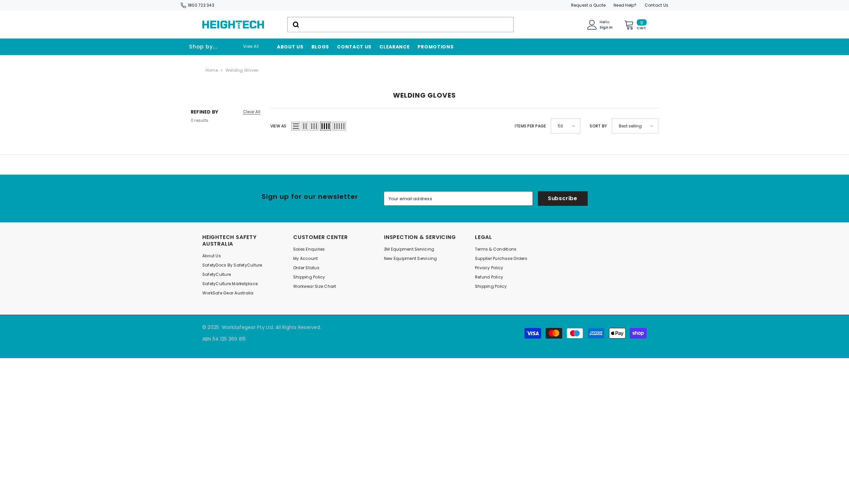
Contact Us (656, 5)
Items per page (530, 126)
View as (278, 126)
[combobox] (400, 24)
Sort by (598, 126)
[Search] (400, 24)
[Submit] (295, 24)
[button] (296, 126)
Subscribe (562, 198)
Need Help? (625, 5)
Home (212, 70)
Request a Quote (588, 5)
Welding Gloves (242, 70)
